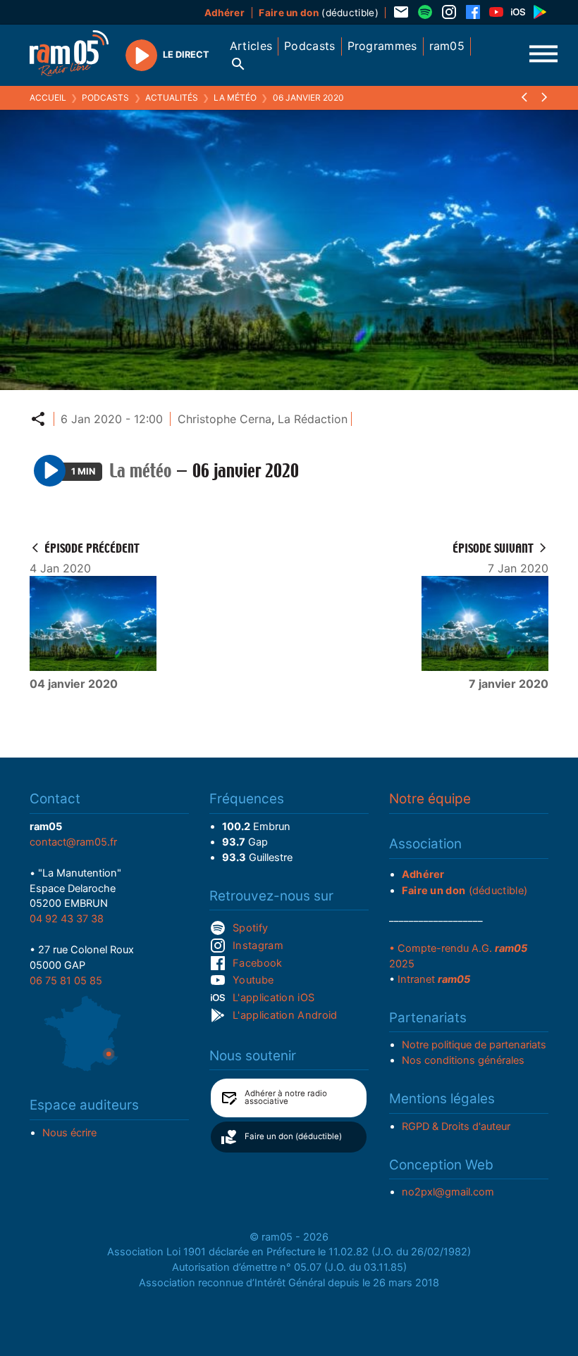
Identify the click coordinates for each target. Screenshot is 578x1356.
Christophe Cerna (224, 419)
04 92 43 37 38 (67, 918)
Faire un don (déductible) (293, 1136)
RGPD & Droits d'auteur (456, 1126)
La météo (235, 97)
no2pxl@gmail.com (448, 1192)
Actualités (171, 97)
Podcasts (105, 97)
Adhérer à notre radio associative (286, 1097)
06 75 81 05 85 (66, 980)
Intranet (434, 979)
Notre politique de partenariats (474, 1044)
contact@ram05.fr (73, 842)
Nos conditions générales (463, 1060)
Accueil (48, 97)
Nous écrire (69, 1132)
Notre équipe (430, 799)
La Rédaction (313, 419)
